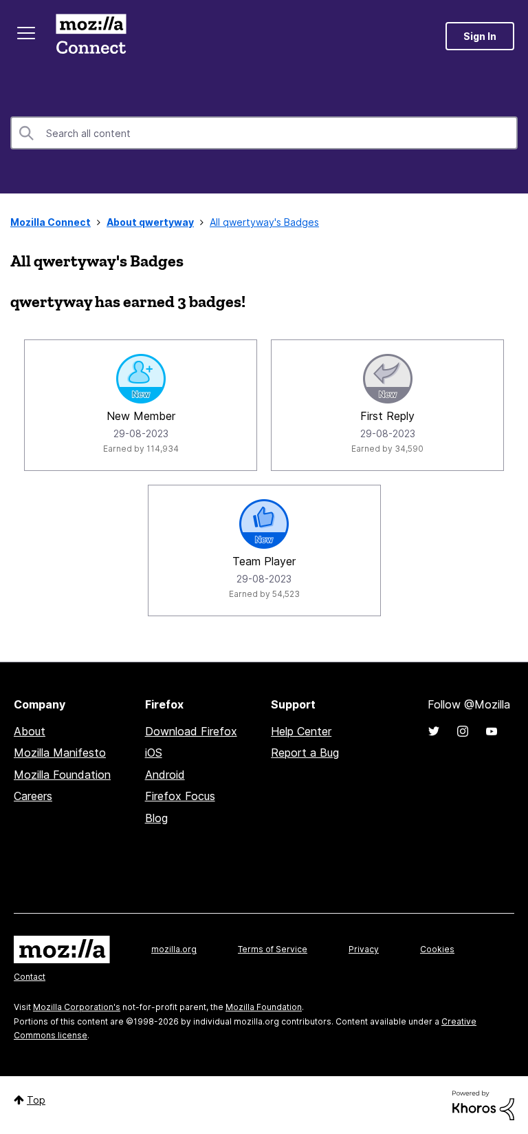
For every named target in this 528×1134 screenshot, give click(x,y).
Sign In (479, 36)
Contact (29, 977)
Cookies (437, 949)
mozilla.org (174, 949)
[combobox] (264, 132)
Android (165, 774)
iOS (153, 752)
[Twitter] (434, 731)
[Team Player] (264, 524)
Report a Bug (305, 752)
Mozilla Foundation (62, 774)
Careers (33, 796)
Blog (156, 818)
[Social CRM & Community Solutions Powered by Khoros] (483, 1104)
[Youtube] (491, 731)
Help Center (301, 731)
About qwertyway (150, 222)
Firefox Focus (180, 796)
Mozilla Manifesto (60, 752)
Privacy (364, 949)
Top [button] (36, 1100)
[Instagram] (462, 731)
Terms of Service (272, 949)
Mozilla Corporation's (76, 1007)
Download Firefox (191, 731)
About (29, 731)
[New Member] (141, 378)
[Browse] (26, 33)
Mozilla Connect (90, 36)
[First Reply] (387, 378)
